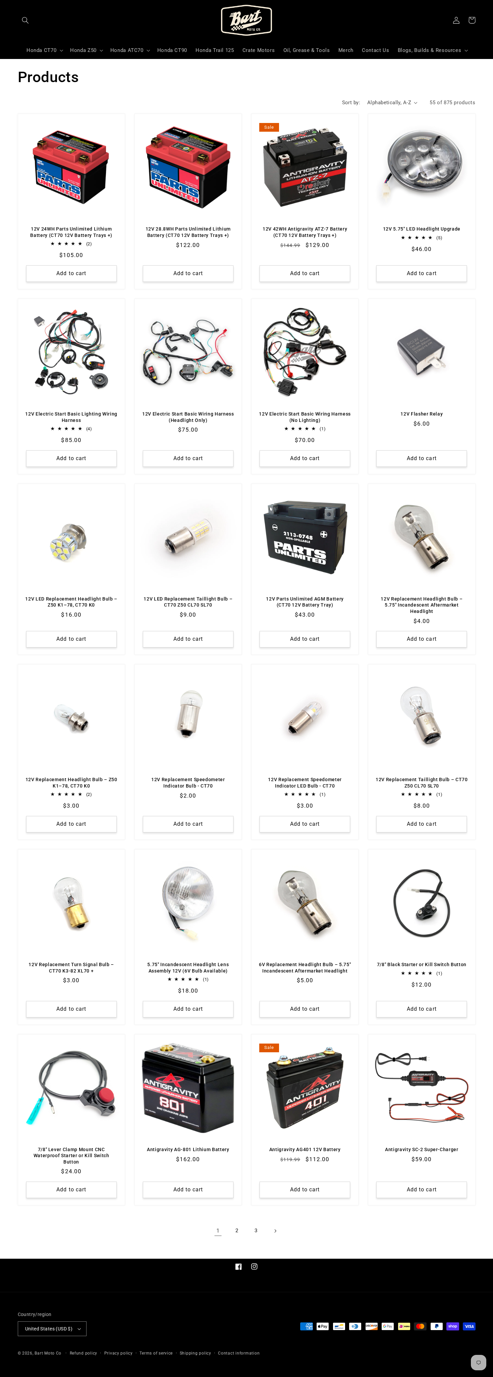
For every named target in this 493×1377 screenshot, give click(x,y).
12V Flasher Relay (421, 414)
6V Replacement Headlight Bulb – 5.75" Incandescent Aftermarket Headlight (305, 967)
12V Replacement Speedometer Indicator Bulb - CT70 (188, 782)
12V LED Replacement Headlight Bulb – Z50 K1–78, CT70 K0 (71, 602)
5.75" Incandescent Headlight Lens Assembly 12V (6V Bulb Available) (188, 967)
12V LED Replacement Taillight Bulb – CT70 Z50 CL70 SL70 (188, 602)
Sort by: (351, 103)
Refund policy (84, 1353)
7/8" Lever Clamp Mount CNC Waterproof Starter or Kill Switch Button (71, 1156)
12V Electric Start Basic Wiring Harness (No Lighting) (305, 417)
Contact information (239, 1353)
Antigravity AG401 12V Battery (305, 1149)
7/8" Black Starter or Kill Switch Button (422, 964)
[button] (25, 20)
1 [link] (218, 1230)
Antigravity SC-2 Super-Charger (421, 1149)
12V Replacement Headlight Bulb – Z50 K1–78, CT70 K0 (71, 782)
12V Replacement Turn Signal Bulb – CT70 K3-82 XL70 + (71, 967)
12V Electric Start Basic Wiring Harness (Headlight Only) (188, 417)
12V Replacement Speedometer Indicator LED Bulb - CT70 (305, 782)
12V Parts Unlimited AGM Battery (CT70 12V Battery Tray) (304, 602)
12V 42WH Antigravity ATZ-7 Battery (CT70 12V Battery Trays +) (305, 232)
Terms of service (156, 1353)
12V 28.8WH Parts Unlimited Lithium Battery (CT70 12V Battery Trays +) (188, 232)
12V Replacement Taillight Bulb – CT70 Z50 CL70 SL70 (422, 782)
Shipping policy (195, 1353)
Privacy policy (118, 1353)
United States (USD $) (49, 1328)
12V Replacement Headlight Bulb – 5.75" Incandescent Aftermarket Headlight (421, 605)
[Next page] (275, 1231)
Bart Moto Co (48, 1353)
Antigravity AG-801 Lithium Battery (188, 1149)
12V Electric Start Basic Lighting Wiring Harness (71, 417)
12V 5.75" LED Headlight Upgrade (421, 229)
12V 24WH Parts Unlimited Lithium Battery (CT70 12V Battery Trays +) (71, 232)
